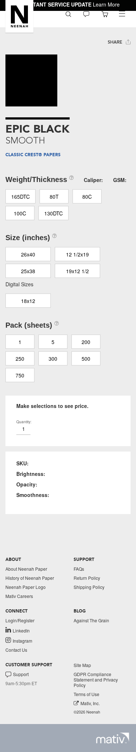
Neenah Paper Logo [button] (25, 587)
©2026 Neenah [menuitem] (87, 711)
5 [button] (52, 341)
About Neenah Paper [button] (26, 568)
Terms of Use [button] (86, 694)
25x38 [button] (28, 271)
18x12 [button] (28, 300)
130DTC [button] (53, 213)
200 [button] (86, 341)
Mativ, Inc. (90, 703)
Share (116, 42)
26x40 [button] (28, 254)
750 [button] (20, 375)
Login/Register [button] (19, 620)
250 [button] (20, 358)
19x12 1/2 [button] (77, 271)
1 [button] (19, 341)
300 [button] (53, 358)
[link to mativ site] (112, 738)
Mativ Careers (19, 596)
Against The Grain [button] (91, 620)
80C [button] (87, 196)
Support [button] (21, 674)
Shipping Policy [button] (89, 587)
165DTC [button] (20, 196)
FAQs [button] (79, 568)
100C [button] (20, 213)
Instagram (22, 640)
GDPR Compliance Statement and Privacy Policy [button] (96, 679)
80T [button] (54, 196)
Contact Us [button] (16, 649)
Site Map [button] (82, 665)
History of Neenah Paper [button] (29, 578)
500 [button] (86, 358)
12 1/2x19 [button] (77, 254)
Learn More (106, 4)
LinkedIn (21, 630)
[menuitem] (68, 13)
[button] (19, 16)
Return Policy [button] (87, 578)
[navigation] (122, 14)
